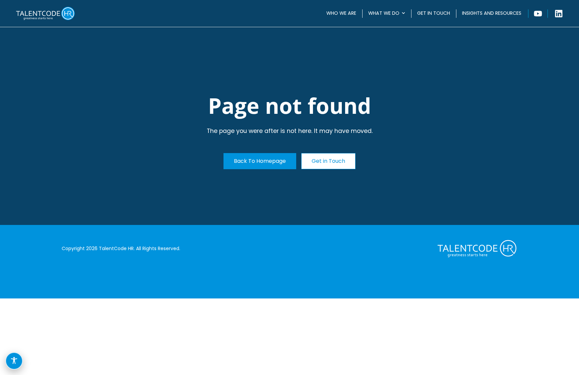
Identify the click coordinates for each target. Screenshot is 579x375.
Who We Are (341, 13)
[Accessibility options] (14, 361)
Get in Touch (433, 13)
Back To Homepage (260, 161)
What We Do (383, 13)
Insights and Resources (491, 13)
